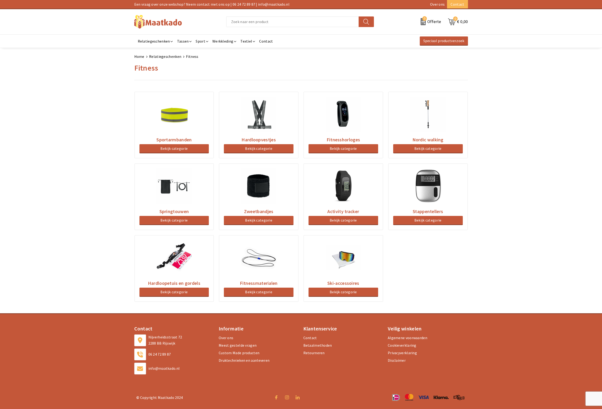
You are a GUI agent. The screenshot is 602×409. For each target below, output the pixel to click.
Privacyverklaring (402, 352)
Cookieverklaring (402, 345)
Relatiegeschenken (165, 56)
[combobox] (292, 21)
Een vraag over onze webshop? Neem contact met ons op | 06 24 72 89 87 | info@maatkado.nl (211, 4)
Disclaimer (397, 360)
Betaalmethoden (317, 345)
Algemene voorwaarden (407, 337)
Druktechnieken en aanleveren (244, 360)
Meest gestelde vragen (238, 345)
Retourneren (314, 352)
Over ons (437, 4)
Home (139, 56)
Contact (457, 4)
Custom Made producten (239, 352)
